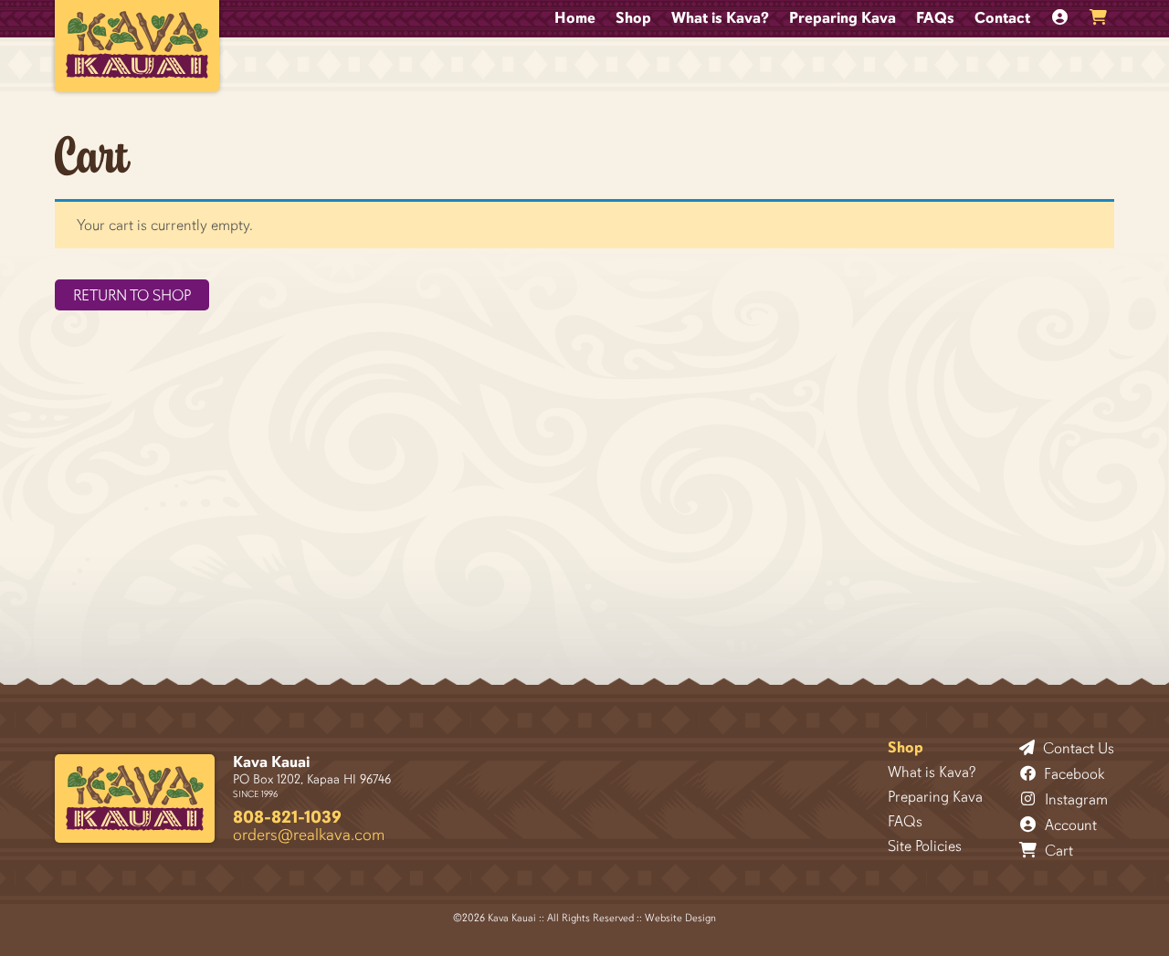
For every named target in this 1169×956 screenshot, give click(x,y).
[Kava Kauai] (135, 798)
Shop (633, 17)
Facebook (1072, 773)
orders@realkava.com (308, 834)
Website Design (680, 917)
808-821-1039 (287, 816)
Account (1069, 824)
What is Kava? (720, 17)
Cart (1057, 850)
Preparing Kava (842, 17)
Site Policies (925, 846)
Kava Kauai (271, 762)
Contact (1002, 17)
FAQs (935, 17)
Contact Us (1076, 748)
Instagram (1074, 799)
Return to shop (132, 295)
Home (574, 17)
